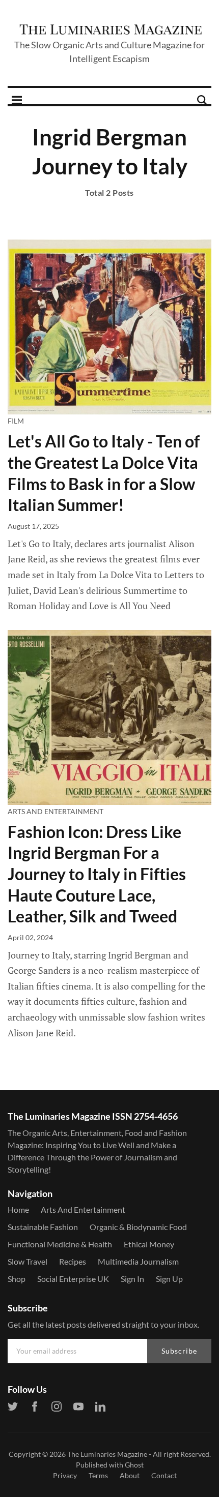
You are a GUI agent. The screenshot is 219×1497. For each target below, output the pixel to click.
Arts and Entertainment (55, 811)
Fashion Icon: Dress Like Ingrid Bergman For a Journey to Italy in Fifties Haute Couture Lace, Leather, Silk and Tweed (97, 874)
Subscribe (179, 1350)
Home (18, 1209)
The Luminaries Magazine (107, 1454)
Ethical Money (149, 1244)
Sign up (169, 1278)
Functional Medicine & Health (60, 1244)
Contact (164, 1475)
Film (16, 420)
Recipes (72, 1261)
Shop (16, 1278)
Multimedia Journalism (138, 1261)
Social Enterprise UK (73, 1278)
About (130, 1475)
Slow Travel (27, 1261)
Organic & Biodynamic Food (138, 1227)
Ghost (134, 1464)
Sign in (132, 1278)
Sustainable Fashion (43, 1227)
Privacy (65, 1475)
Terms (98, 1475)
